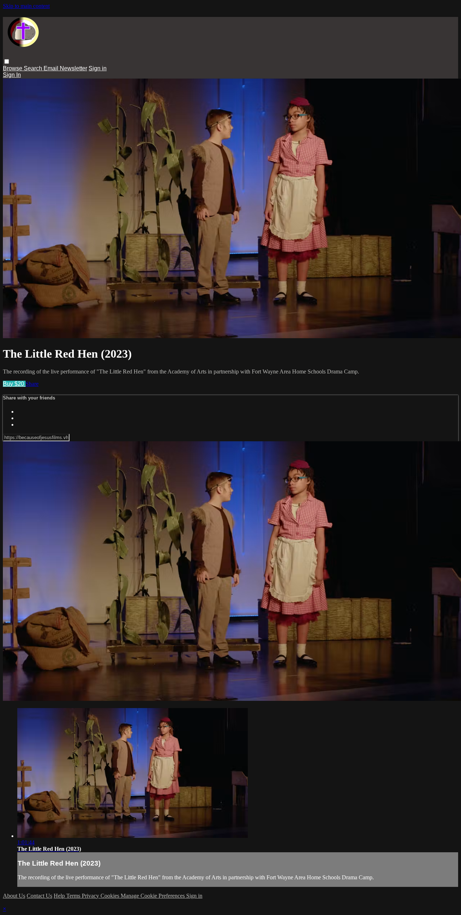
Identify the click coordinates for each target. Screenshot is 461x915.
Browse (13, 68)
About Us (14, 896)
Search (34, 68)
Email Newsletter (65, 68)
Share (32, 384)
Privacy (91, 896)
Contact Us (39, 896)
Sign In (12, 75)
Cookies (110, 896)
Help (60, 896)
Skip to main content (26, 6)
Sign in (98, 68)
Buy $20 (14, 384)
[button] (6, 61)
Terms (74, 896)
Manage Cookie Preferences (153, 896)
